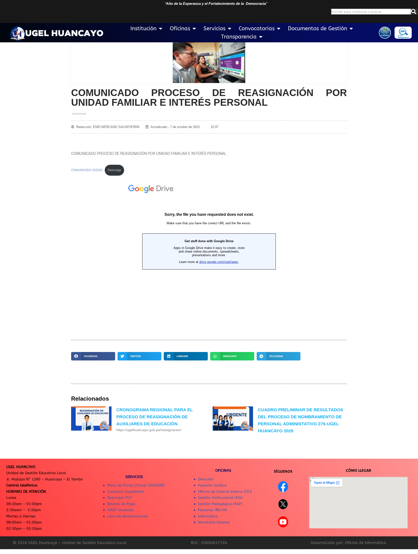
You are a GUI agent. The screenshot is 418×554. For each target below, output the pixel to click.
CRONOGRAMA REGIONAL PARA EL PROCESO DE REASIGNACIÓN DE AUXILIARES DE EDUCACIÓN (154, 416)
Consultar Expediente (125, 491)
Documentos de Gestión (317, 28)
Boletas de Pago (121, 504)
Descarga (114, 170)
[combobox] (371, 12)
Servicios (214, 28)
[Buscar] (414, 12)
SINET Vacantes (120, 510)
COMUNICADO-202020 (86, 170)
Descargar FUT (119, 497)
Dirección (205, 479)
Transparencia (239, 37)
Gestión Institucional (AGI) (220, 497)
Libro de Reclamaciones (127, 516)
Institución (143, 28)
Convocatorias (257, 28)
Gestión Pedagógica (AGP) (220, 504)
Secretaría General (214, 522)
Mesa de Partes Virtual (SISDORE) (136, 485)
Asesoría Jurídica (212, 485)
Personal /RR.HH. (213, 510)
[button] (93, 356)
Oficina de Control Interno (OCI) (225, 491)
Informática (208, 516)
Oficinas (180, 28)
